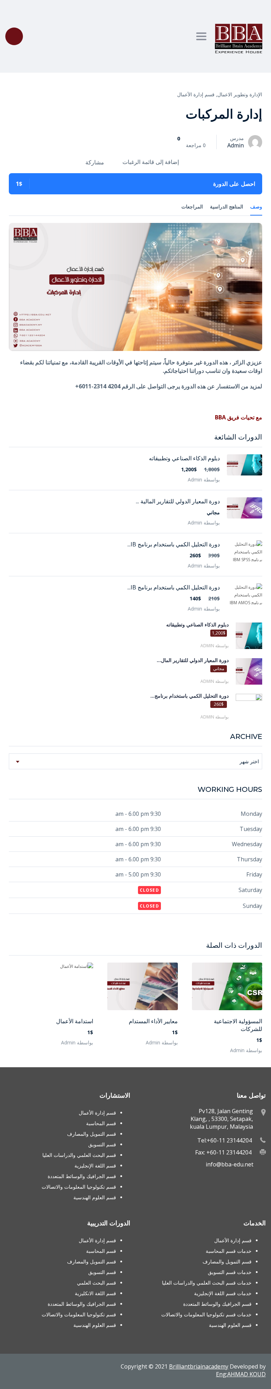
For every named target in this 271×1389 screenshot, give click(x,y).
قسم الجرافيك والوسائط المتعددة (82, 1176)
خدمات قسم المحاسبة (229, 1251)
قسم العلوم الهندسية (94, 1197)
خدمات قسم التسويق (230, 1272)
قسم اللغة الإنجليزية (95, 1165)
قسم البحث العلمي (96, 1282)
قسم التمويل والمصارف (91, 1133)
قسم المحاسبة (101, 1123)
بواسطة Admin (246, 1050)
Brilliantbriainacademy (198, 1366)
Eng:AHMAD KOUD (241, 1374)
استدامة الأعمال (74, 1021)
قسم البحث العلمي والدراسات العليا (79, 1155)
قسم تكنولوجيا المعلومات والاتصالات (79, 1186)
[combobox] (135, 761)
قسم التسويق (102, 1144)
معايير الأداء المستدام (153, 1021)
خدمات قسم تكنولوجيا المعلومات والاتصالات (206, 1314)
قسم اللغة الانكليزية (95, 1293)
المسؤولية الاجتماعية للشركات (238, 1025)
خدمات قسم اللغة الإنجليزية (223, 1293)
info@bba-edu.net (229, 1164)
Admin (235, 145)
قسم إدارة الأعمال (196, 94)
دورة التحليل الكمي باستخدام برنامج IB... (173, 544)
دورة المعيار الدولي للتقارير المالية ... (178, 501)
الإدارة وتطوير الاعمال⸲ (239, 94)
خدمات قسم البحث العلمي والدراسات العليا (207, 1282)
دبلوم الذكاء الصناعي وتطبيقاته (184, 458)
